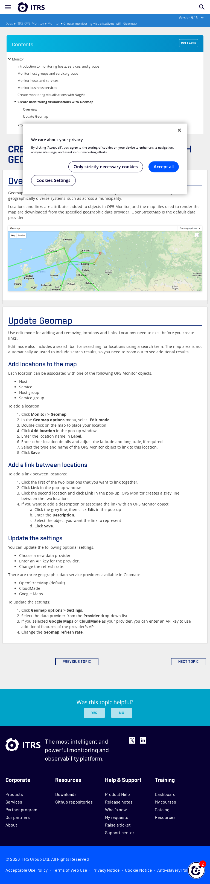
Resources (165, 817)
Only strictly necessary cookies (106, 167)
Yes (94, 712)
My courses (165, 801)
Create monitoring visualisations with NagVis (51, 95)
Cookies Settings (53, 181)
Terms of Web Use (70, 870)
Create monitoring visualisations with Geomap (56, 102)
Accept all (164, 167)
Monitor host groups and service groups (48, 73)
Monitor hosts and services (38, 80)
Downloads (66, 794)
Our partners (17, 817)
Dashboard (165, 794)
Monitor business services (37, 87)
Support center (119, 832)
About (11, 824)
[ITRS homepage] (22, 7)
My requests (116, 817)
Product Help (117, 794)
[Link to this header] (75, 320)
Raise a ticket (118, 824)
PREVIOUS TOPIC (77, 661)
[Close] (179, 130)
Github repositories (74, 801)
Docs (9, 23)
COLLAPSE (188, 43)
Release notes (119, 801)
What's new (116, 809)
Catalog (162, 809)
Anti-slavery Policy (174, 870)
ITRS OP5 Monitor (30, 23)
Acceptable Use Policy (26, 870)
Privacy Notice (106, 870)
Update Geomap (35, 116)
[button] (196, 870)
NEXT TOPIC (188, 661)
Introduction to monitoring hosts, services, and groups (58, 66)
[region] (105, 158)
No (121, 712)
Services (13, 801)
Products (14, 794)
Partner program (21, 809)
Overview (30, 109)
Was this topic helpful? (105, 702)
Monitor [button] (18, 59)
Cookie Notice (138, 870)
